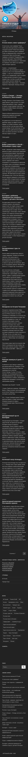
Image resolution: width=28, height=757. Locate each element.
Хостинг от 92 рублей (8, 563)
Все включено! (7, 605)
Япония (12, 641)
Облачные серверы (8, 566)
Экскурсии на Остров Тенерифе (14, 307)
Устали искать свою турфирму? (14, 43)
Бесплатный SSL (7, 570)
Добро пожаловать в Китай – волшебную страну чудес (12, 145)
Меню (14, 31)
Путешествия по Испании (9, 619)
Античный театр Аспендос (12, 459)
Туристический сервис (9, 627)
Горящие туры (16, 605)
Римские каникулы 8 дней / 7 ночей (12, 360)
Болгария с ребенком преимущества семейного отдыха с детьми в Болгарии (13, 197)
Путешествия (6, 616)
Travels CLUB (13, 599)
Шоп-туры (14, 638)
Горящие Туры (6, 581)
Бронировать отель (14, 602)
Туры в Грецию (7, 635)
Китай (13, 607)
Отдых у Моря (12, 610)
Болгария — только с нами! (9, 727)
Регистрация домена (8, 564)
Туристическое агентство (9, 630)
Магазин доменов (7, 568)
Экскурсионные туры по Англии (11, 249)
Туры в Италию (16, 635)
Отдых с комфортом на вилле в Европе (12, 740)
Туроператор (21, 630)
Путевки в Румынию (19, 613)
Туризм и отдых (10, 23)
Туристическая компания (9, 624)
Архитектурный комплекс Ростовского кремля (11, 502)
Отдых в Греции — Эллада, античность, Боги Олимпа (12, 96)
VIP (20, 599)
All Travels (4, 578)
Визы (21, 602)
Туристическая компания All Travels (11, 676)
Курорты (19, 607)
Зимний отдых (6, 607)
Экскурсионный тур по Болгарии (10, 416)
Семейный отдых (16, 621)
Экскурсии (6, 641)
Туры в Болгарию (13, 633)
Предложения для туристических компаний (13, 687)
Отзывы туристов (7, 613)
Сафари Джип (6, 621)
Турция (5, 633)
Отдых (5, 610)
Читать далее (5, 88)
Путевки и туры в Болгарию (9, 710)
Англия (5, 602)
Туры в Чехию (6, 638)
